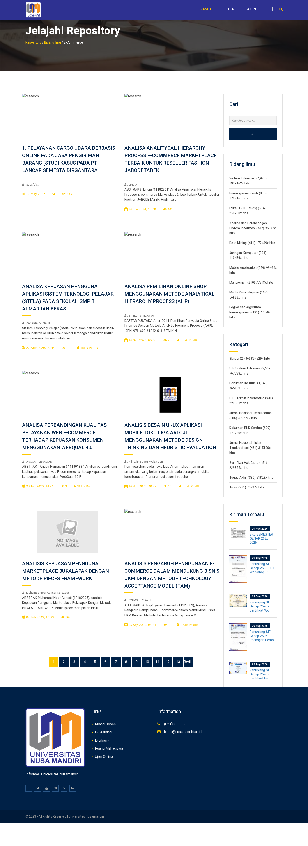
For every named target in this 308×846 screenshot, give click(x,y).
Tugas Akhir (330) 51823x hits (251, 478)
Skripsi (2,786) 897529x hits (249, 358)
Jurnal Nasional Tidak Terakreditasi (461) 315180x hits (250, 448)
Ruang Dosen (105, 724)
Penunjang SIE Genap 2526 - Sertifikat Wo (260, 606)
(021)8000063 (175, 724)
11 (157, 662)
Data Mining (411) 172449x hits (252, 243)
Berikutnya (188, 662)
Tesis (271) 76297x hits (246, 487)
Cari (252, 134)
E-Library (102, 740)
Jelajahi (229, 9)
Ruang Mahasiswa (109, 748)
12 (168, 662)
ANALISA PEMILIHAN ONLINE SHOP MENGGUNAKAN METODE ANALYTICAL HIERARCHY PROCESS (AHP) (169, 294)
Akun (251, 9)
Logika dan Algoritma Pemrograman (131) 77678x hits (250, 312)
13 (178, 662)
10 (147, 662)
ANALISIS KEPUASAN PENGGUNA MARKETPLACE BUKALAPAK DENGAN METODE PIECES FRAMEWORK (65, 571)
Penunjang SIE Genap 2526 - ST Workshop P (262, 568)
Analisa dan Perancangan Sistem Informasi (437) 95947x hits (252, 228)
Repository (33, 42)
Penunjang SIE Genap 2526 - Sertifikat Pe (260, 674)
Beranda (204, 9)
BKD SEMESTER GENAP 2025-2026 (261, 538)
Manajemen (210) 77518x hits (251, 282)
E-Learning (103, 732)
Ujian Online (104, 756)
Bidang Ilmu (52, 42)
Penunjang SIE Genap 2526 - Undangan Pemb (262, 636)
